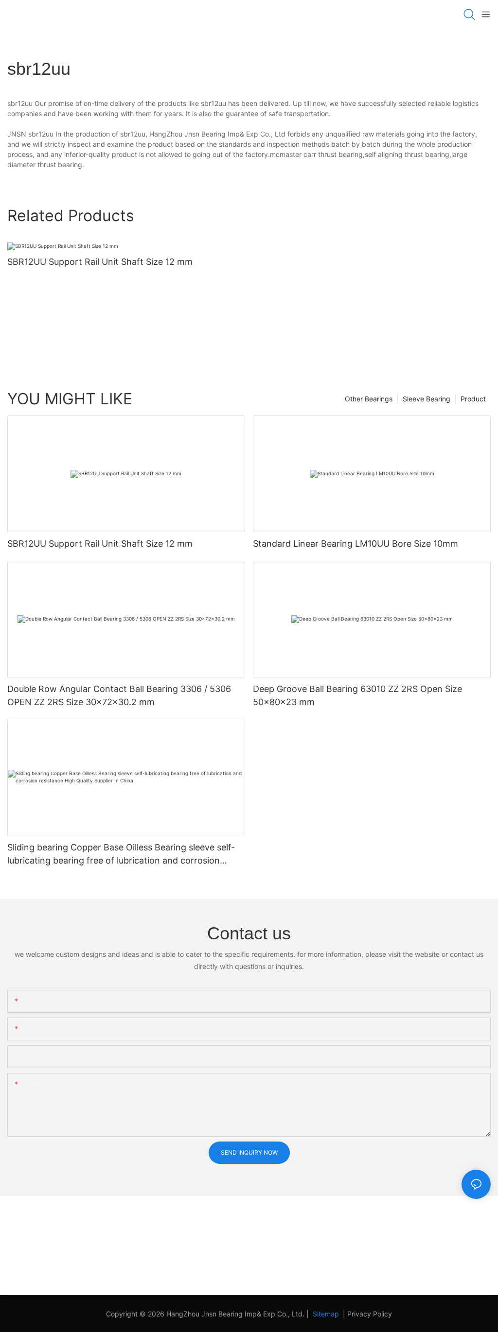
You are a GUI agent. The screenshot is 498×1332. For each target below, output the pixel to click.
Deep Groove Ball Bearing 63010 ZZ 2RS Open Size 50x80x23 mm (357, 695)
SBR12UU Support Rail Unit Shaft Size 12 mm (100, 262)
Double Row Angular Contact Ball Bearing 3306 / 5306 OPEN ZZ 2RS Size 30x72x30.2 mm (119, 695)
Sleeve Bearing (426, 399)
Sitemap (325, 1314)
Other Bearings (368, 399)
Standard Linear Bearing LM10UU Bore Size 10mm (355, 543)
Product (473, 399)
